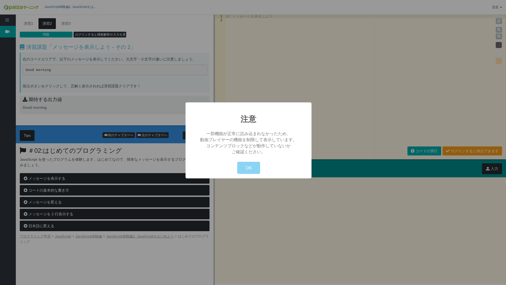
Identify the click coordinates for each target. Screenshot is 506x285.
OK (249, 168)
